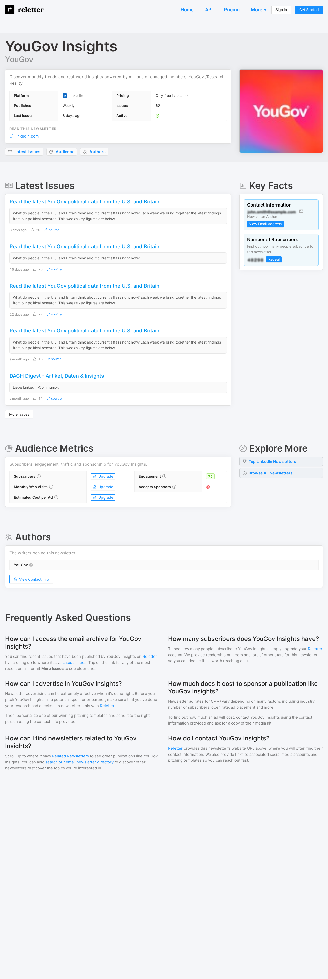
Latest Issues (74, 662)
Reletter (149, 656)
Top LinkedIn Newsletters (272, 461)
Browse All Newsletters (270, 473)
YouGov (19, 59)
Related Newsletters (70, 755)
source (53, 230)
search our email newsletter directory (79, 762)
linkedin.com (27, 136)
